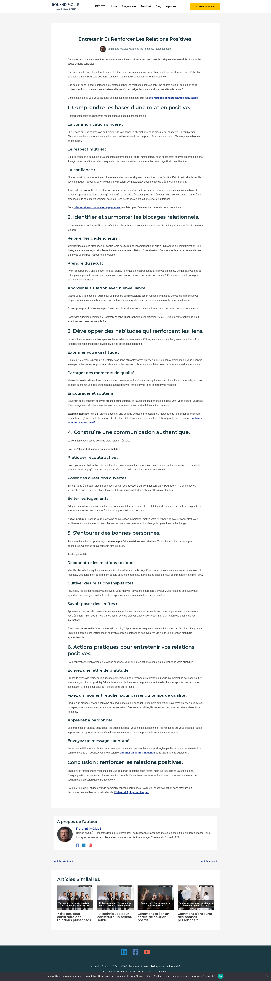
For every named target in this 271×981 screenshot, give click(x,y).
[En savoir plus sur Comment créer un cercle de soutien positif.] (156, 897)
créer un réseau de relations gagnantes (97, 207)
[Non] (267, 976)
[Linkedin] (83, 845)
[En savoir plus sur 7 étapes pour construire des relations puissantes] (75, 897)
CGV (124, 966)
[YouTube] (146, 952)
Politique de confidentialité (165, 966)
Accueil (95, 966)
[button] (205, 6)
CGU (116, 966)
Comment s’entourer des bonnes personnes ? (195, 917)
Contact (106, 966)
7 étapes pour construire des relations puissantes (74, 917)
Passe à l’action (163, 48)
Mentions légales (138, 966)
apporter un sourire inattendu (137, 752)
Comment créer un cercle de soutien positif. (153, 917)
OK (220, 976)
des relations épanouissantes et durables (173, 97)
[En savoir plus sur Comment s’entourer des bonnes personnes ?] (196, 897)
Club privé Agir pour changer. (131, 792)
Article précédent (62, 861)
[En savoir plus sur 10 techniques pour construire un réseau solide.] (115, 897)
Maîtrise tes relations (141, 48)
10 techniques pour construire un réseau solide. (114, 917)
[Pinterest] (90, 845)
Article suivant (210, 861)
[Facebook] (77, 845)
